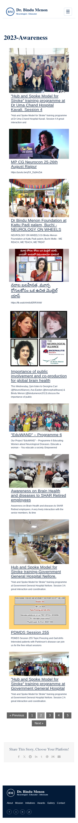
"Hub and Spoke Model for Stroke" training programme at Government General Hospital (38, 683)
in (22, 812)
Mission (19, 803)
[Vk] (53, 756)
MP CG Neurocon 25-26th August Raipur (34, 164)
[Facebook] (18, 756)
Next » (39, 723)
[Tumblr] (42, 757)
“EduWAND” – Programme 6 (36, 435)
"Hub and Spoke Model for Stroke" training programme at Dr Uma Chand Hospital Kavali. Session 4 (38, 103)
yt (29, 812)
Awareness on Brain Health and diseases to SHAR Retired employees (38, 495)
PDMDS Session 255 (30, 632)
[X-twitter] (24, 756)
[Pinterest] (47, 756)
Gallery (51, 803)
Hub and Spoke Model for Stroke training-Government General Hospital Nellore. (36, 571)
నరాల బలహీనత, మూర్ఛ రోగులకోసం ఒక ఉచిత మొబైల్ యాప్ (34, 290)
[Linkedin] (36, 756)
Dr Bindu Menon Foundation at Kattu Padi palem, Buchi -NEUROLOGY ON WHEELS (38, 225)
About (10, 803)
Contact (61, 803)
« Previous (17, 715)
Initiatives (30, 803)
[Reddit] (30, 756)
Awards (41, 803)
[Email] (59, 756)
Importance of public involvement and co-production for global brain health (39, 376)
